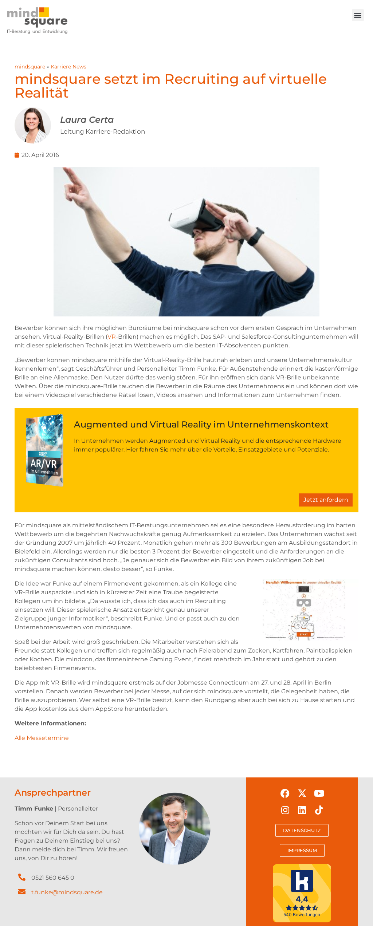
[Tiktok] (319, 810)
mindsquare (30, 67)
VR (111, 336)
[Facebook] (285, 793)
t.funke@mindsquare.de (67, 892)
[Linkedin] (302, 810)
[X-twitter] (302, 793)
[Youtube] (319, 793)
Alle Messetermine (42, 737)
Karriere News (68, 67)
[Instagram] (285, 810)
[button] (358, 15)
